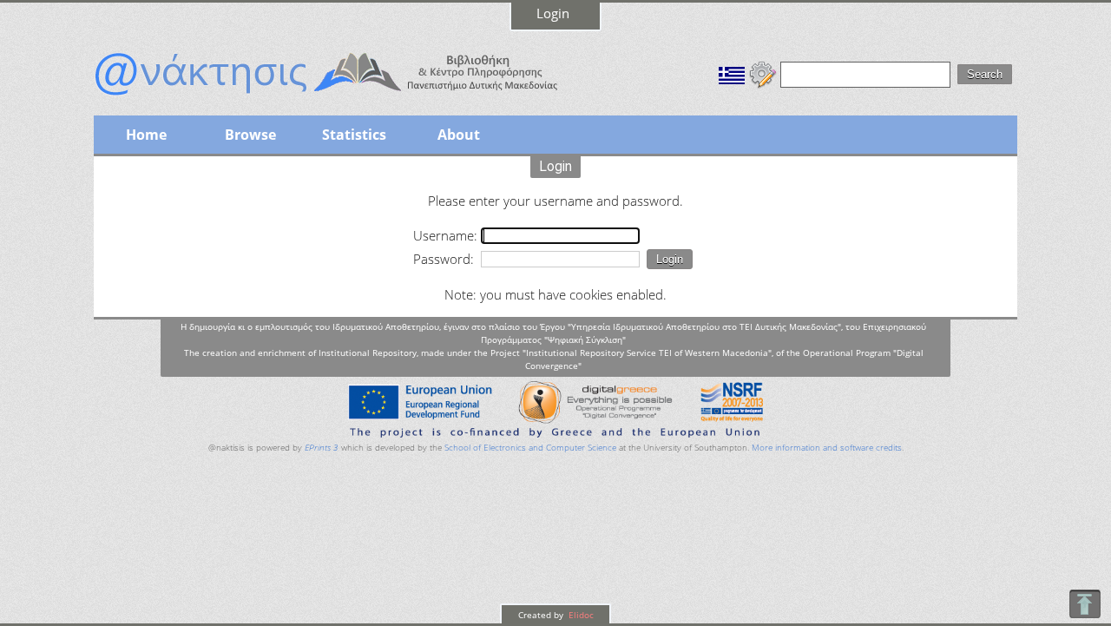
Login (552, 13)
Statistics (354, 134)
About (458, 134)
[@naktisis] (354, 97)
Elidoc (580, 615)
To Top (1084, 604)
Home (146, 134)
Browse (250, 134)
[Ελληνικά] (732, 73)
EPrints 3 (322, 447)
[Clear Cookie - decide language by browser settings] (763, 73)
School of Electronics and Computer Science (530, 447)
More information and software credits (827, 447)
